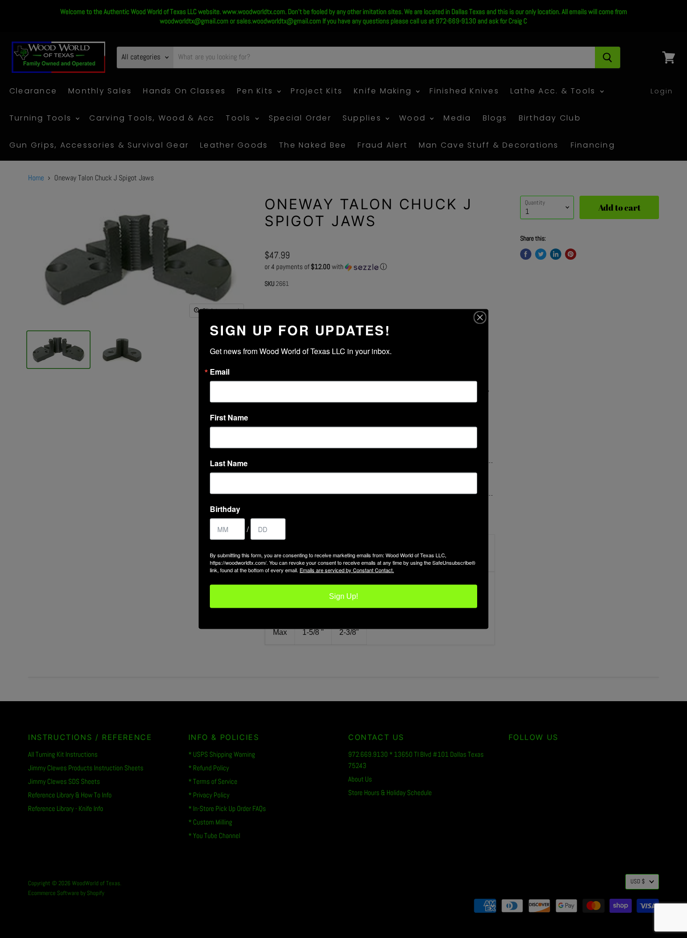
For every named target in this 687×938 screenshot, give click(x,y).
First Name (229, 417)
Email (219, 372)
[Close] (480, 317)
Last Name (229, 463)
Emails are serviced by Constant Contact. (347, 570)
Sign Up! (343, 596)
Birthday (225, 509)
